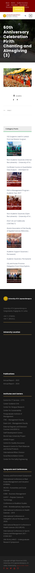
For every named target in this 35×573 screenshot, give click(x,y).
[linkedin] (7, 568)
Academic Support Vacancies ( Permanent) (17, 253)
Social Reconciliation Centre (13, 456)
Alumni (13, 3)
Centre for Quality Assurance (13, 443)
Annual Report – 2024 (11, 384)
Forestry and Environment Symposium (17, 476)
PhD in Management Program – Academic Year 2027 (18, 191)
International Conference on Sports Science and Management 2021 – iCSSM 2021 (16, 533)
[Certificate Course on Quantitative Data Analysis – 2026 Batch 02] (14, 179)
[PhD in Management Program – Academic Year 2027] (14, 202)
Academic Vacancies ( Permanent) (19, 259)
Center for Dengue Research (13, 407)
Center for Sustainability (12, 410)
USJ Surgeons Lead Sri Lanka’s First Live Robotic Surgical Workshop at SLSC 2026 (18, 138)
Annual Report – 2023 (11, 380)
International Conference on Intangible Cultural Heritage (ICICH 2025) (16, 518)
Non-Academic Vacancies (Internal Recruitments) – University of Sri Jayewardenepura (19, 161)
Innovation (14, 5)
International (23, 5)
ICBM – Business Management (14, 494)
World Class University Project (14, 436)
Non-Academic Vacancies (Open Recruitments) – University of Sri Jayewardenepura (18, 215)
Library (27, 7)
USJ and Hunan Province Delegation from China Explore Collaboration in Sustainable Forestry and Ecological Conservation (18, 264)
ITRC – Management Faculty (13, 420)
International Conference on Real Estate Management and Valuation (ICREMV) (16, 481)
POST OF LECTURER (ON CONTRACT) (16, 222)
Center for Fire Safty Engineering (15, 459)
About (7, 3)
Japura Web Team (22, 565)
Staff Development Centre (12, 433)
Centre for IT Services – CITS (13, 400)
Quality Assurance (22, 3)
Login (8, 5)
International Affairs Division (13, 452)
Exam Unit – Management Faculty (15, 423)
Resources (9, 7)
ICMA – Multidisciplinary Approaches (16, 507)
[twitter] (11, 568)
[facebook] (3, 568)
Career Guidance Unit (11, 404)
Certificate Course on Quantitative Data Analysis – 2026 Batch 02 (19, 168)
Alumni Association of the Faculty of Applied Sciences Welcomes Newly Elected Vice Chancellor (19, 229)
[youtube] (14, 568)
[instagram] (18, 568)
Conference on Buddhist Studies (15, 503)
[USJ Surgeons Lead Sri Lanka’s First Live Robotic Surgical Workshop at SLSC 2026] (14, 148)
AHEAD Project (8, 439)
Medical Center (18, 7)
